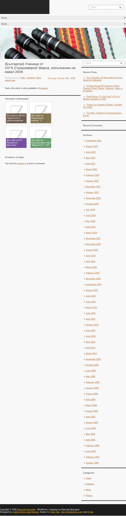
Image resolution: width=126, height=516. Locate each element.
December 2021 (93, 186)
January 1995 (92, 463)
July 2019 (90, 209)
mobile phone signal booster (25, 512)
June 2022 (91, 152)
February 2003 (92, 457)
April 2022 (90, 163)
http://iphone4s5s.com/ (72, 512)
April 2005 (90, 440)
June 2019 (91, 215)
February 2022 (92, 175)
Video (88, 478)
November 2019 (93, 198)
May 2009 (90, 376)
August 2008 (92, 394)
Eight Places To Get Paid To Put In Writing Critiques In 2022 (101, 97)
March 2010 (91, 353)
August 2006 (92, 411)
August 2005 (92, 422)
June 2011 (90, 330)
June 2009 (91, 371)
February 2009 (92, 382)
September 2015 (93, 284)
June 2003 (91, 451)
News (88, 490)
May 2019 (90, 221)
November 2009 (93, 359)
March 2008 (91, 405)
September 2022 (93, 140)
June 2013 (91, 301)
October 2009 (92, 365)
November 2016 (93, 244)
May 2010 (90, 342)
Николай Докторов (26, 509)
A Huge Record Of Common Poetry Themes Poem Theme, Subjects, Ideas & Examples (103, 88)
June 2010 (91, 336)
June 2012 (91, 313)
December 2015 (93, 278)
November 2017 (93, 238)
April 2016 (90, 261)
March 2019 (91, 232)
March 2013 (91, 307)
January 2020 (92, 192)
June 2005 (91, 428)
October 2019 (92, 204)
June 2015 (91, 296)
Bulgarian (43, 88)
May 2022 (90, 158)
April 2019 (90, 227)
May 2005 (90, 434)
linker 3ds (55, 512)
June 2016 (91, 255)
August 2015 (92, 290)
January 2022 (92, 181)
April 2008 (90, 399)
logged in (22, 163)
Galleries (90, 484)
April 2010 (90, 348)
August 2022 (92, 146)
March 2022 (91, 169)
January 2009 (92, 388)
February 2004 (92, 445)
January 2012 (92, 325)
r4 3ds (90, 512)
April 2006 (90, 417)
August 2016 (92, 250)
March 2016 (91, 267)
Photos (89, 495)
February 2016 (92, 273)
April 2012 (90, 319)
